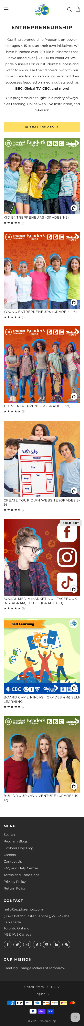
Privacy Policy (15, 882)
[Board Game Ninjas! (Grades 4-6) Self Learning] (42, 656)
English (40, 994)
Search (9, 835)
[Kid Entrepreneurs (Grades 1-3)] (42, 176)
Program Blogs (16, 841)
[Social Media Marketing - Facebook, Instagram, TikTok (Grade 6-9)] (42, 557)
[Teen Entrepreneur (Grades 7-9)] (42, 364)
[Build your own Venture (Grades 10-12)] (42, 754)
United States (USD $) (40, 987)
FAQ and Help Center (21, 868)
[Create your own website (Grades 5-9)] (42, 459)
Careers (10, 855)
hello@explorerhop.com (23, 909)
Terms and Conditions (21, 875)
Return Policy (15, 888)
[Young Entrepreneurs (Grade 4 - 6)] (42, 270)
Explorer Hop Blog (18, 848)
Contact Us (13, 861)
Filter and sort (44, 126)
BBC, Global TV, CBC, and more (41, 88)
